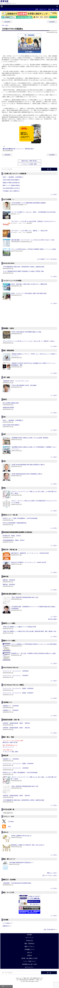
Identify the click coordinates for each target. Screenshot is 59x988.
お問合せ (29, 955)
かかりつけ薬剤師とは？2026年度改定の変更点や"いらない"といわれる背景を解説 (34, 644)
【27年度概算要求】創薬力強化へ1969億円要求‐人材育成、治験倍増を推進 (23, 266)
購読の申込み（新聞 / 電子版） (29, 160)
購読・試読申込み (29, 943)
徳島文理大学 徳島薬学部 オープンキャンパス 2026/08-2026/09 (30, 553)
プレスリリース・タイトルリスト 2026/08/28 (16, 671)
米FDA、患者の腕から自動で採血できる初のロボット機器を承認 (29, 284)
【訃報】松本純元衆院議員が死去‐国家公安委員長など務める (28, 464)
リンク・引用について (29, 961)
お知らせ (29, 952)
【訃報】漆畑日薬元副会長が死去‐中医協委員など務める (26, 474)
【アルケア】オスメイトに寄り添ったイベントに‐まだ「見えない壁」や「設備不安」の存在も (29, 341)
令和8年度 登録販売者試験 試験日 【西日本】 (16, 723)
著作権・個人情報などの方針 (29, 958)
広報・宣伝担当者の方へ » (50, 929)
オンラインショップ (8, 747)
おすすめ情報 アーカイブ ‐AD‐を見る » (47, 259)
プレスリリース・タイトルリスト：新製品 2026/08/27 (18, 693)
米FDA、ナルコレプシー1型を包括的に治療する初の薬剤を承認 (28, 293)
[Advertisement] (29, 315)
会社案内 (29, 934)
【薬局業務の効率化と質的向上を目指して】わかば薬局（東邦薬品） (30, 437)
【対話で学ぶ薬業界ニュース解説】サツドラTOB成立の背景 (19, 626)
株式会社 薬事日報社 (29, 979)
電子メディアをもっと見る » (49, 875)
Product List (29, 940)
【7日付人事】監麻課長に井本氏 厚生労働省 (23, 385)
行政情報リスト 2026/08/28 (11, 705)
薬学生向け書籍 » (52, 619)
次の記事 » (52, 21)
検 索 (49, 169)
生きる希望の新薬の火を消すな (11, 188)
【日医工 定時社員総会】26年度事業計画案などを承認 (26, 332)
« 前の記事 (7, 21)
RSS (9, 826)
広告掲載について (29, 949)
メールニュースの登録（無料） (29, 164)
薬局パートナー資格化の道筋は (11, 185)
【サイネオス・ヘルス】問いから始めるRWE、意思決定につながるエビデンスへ (33, 221)
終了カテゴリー (29, 967)
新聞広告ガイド (7, 926)
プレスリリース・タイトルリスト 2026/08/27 (16, 675)
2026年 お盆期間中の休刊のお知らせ (21, 835)
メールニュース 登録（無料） (11, 751)
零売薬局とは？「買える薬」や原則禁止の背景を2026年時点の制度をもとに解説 (33, 653)
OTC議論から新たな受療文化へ (11, 191)
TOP (3, 25)
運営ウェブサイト (29, 946)
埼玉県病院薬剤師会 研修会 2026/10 (13, 540)
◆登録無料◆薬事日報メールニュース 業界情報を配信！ (19, 148)
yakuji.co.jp (18, 978)
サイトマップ (29, 937)
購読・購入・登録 (53, 9)
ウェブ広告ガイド (8, 923)
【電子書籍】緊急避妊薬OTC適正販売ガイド (21, 862)
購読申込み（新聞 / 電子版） (10, 742)
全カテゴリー (43, 9)
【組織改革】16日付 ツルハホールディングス (16, 381)
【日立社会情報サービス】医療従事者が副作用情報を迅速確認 (28, 203)
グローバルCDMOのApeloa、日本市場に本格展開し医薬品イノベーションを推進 (33, 249)
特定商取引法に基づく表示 (29, 964)
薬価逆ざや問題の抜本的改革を (11, 182)
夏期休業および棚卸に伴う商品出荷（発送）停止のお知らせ (27, 845)
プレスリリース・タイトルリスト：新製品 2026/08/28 (18, 688)
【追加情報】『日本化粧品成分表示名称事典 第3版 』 (17, 883)
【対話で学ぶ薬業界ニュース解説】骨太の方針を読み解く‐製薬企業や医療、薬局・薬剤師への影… (30, 631)
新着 (36, 9)
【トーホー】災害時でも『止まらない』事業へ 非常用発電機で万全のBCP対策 (33, 212)
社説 (6, 25)
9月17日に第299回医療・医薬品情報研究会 (15, 523)
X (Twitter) (11, 821)
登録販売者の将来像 (8, 407)
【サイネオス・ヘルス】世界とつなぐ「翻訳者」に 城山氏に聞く (29, 230)
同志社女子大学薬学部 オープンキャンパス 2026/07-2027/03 (28, 562)
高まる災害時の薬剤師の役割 (11, 403)
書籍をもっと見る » (52, 873)
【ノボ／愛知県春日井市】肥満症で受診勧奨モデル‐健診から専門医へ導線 (23, 271)
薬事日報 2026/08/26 (9, 584)
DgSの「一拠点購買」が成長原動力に (13, 177)
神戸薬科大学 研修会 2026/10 (12, 535)
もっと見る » (54, 194)
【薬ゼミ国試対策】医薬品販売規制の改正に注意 (24, 597)
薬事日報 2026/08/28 (9, 580)
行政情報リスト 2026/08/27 (11, 710)
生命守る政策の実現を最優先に (11, 180)
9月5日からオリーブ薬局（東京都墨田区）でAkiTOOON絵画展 (20, 518)
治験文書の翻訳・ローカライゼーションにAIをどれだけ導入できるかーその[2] (32, 240)
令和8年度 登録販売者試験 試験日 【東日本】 (16, 727)
